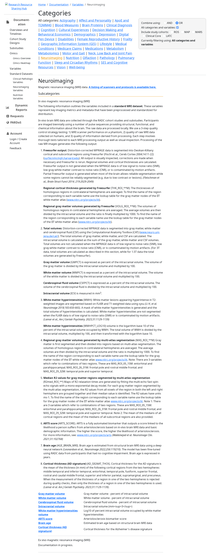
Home (42, 4)
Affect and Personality (95, 20)
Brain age (44, 523)
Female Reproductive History (98, 39)
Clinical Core (153, 36)
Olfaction (89, 58)
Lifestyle (106, 44)
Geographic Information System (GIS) (68, 44)
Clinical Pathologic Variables (23, 80)
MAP (187, 32)
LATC (168, 36)
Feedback (15, 148)
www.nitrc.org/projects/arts (94, 435)
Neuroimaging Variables (21, 88)
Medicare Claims (70, 48)
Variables (15, 68)
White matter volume (52, 498)
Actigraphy (68, 20)
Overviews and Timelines (19, 32)
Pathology (107, 58)
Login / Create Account (18, 141)
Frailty (127, 39)
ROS (176, 32)
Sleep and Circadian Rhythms (76, 62)
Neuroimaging (51, 58)
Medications (94, 48)
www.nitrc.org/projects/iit (83, 200)
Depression (107, 34)
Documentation (59, 4)
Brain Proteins (92, 25)
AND (169, 23)
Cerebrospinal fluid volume (55, 502)
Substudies (16, 48)
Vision (61, 67)
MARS (198, 32)
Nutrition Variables (18, 96)
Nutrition (72, 58)
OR (180, 23)
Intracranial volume (51, 506)
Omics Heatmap (21, 63)
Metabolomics (48, 53)
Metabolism (115, 48)
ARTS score (45, 519)
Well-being (77, 67)
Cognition (48, 30)
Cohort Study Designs (18, 41)
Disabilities (66, 39)
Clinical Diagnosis (119, 25)
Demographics (85, 34)
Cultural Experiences (74, 30)
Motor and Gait (73, 53)
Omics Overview (22, 58)
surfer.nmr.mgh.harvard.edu (61, 158)
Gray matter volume (51, 494)
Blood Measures (67, 25)
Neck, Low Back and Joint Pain (110, 53)
